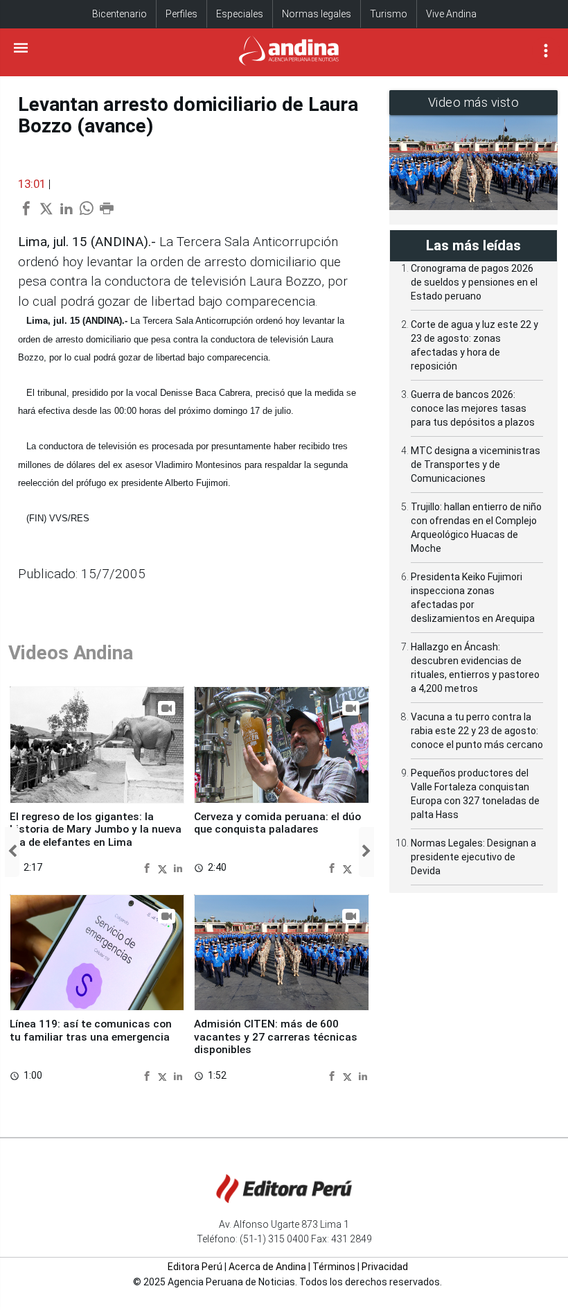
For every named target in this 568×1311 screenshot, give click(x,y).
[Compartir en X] (164, 868)
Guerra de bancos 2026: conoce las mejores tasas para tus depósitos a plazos (473, 408)
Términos (333, 1266)
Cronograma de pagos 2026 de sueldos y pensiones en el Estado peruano (474, 282)
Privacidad (385, 1266)
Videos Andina (70, 652)
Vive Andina (451, 13)
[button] (12, 852)
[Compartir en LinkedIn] (178, 868)
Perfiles (181, 13)
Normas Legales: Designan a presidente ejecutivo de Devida (473, 856)
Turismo (388, 13)
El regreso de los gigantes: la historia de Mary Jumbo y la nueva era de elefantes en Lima (95, 829)
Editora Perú (195, 1266)
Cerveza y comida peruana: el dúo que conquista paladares (277, 822)
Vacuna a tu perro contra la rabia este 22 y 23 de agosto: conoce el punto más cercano (477, 730)
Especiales (239, 13)
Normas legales (316, 13)
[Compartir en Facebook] (149, 868)
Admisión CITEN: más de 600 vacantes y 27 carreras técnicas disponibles (275, 1037)
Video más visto (474, 102)
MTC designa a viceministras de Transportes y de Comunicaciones (475, 464)
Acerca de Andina (267, 1266)
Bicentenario (119, 13)
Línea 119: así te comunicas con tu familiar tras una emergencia (91, 1030)
